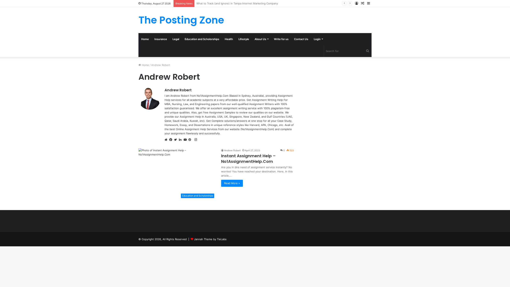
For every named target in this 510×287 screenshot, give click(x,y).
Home (145, 39)
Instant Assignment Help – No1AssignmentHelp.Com (248, 158)
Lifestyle (243, 39)
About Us (260, 39)
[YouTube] (186, 140)
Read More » (232, 183)
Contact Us (301, 39)
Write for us (281, 39)
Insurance (160, 39)
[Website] (167, 140)
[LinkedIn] (181, 140)
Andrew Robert (178, 89)
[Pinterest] (190, 140)
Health (229, 39)
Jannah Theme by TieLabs (210, 239)
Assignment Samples (222, 112)
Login (317, 39)
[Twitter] (176, 140)
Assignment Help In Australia (198, 116)
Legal (176, 39)
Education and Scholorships (202, 39)
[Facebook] (171, 140)
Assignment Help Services (201, 129)
